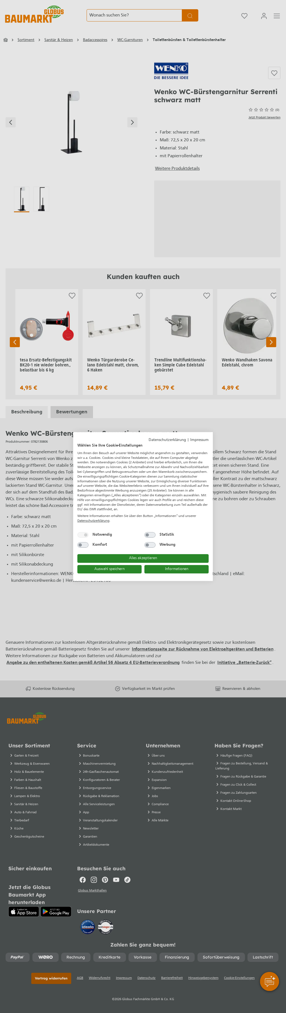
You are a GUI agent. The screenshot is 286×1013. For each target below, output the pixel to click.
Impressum (199, 440)
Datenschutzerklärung (167, 440)
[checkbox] (83, 535)
